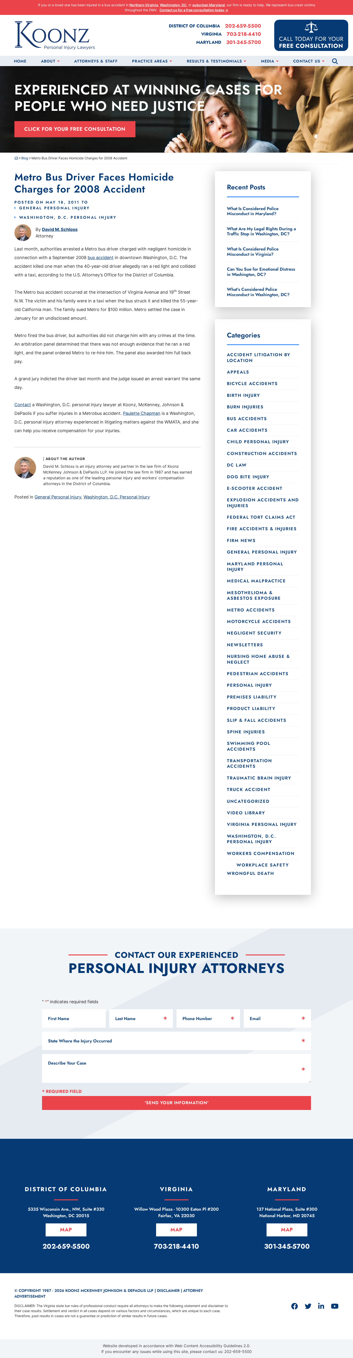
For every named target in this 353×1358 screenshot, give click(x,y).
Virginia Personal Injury (262, 824)
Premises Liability (252, 697)
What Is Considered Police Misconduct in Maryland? (253, 211)
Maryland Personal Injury (255, 567)
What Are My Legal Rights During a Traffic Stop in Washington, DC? (261, 231)
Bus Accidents (247, 419)
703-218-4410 (244, 34)
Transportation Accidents (249, 763)
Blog (24, 158)
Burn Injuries (245, 407)
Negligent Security (254, 633)
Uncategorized (248, 801)
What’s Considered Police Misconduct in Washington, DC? (258, 291)
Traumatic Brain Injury (259, 778)
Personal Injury (249, 685)
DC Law (237, 465)
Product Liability (251, 708)
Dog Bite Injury (248, 477)
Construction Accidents (262, 453)
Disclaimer (168, 1290)
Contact (22, 404)
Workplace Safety (263, 865)
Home (20, 61)
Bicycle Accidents (252, 383)
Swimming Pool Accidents (248, 746)
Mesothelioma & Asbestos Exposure (254, 595)
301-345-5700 (243, 42)
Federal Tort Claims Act (261, 517)
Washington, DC (173, 5)
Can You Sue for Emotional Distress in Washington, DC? (261, 272)
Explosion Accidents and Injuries (263, 503)
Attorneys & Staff (95, 61)
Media (267, 61)
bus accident (101, 257)
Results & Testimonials (214, 61)
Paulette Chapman (141, 413)
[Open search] (335, 61)
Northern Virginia (143, 5)
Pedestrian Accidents (258, 674)
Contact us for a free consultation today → (193, 10)
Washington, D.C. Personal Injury (67, 217)
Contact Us (306, 61)
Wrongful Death (250, 873)
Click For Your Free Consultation (75, 129)
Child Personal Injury (258, 442)
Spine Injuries (246, 732)
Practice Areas (150, 61)
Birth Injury (243, 395)
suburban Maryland (208, 5)
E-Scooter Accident (255, 488)
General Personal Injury (54, 208)
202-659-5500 (243, 26)
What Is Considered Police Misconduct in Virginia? (253, 251)
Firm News (241, 540)
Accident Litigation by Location (258, 357)
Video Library (246, 813)
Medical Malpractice (256, 581)
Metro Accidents (251, 610)
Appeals (238, 372)
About (48, 61)
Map (66, 1229)
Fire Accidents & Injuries (262, 529)
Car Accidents (247, 430)
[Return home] (16, 158)
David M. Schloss (60, 229)
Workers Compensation (261, 853)
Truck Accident (249, 789)
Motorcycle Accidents (259, 621)
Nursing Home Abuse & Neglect (258, 659)
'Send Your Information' (177, 1103)
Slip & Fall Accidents (256, 720)
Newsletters (245, 645)
